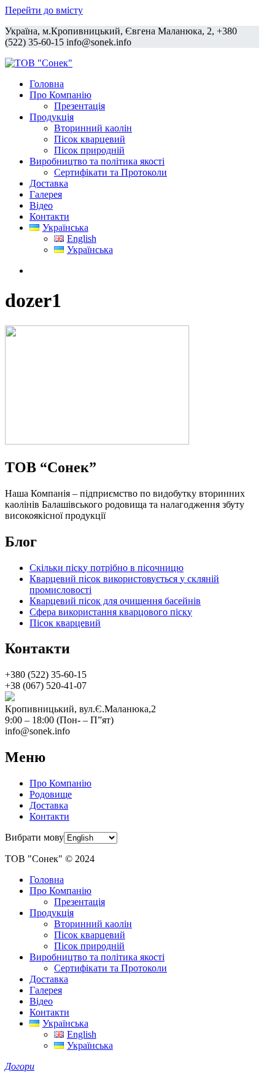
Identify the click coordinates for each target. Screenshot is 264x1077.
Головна (46, 84)
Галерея (45, 194)
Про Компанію (60, 95)
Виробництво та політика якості (97, 161)
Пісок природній (89, 150)
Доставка (48, 183)
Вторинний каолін (93, 128)
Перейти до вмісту (44, 10)
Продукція (51, 117)
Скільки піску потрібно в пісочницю (106, 567)
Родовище (50, 794)
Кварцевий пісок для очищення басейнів (115, 601)
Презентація (79, 106)
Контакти (49, 216)
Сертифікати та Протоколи (110, 172)
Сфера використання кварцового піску (110, 612)
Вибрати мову (34, 837)
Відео (41, 205)
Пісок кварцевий (89, 139)
